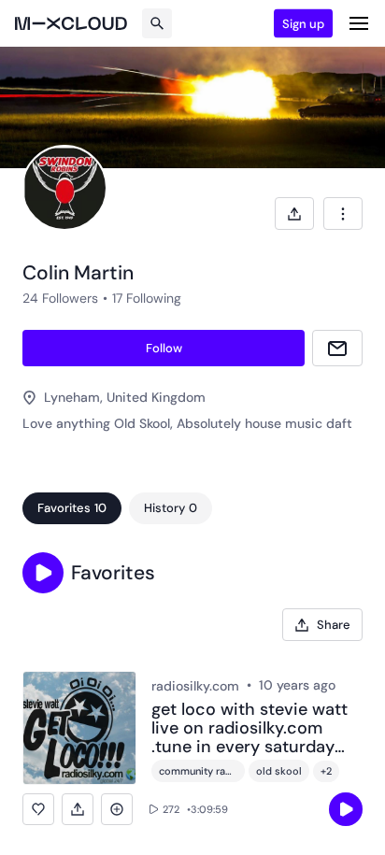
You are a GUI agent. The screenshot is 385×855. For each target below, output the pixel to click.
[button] (43, 572)
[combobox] (343, 213)
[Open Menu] (359, 23)
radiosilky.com (195, 685)
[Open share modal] (294, 213)
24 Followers (60, 298)
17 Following (146, 298)
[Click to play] (346, 809)
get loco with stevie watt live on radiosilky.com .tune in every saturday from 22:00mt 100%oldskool (249, 728)
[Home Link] (71, 23)
